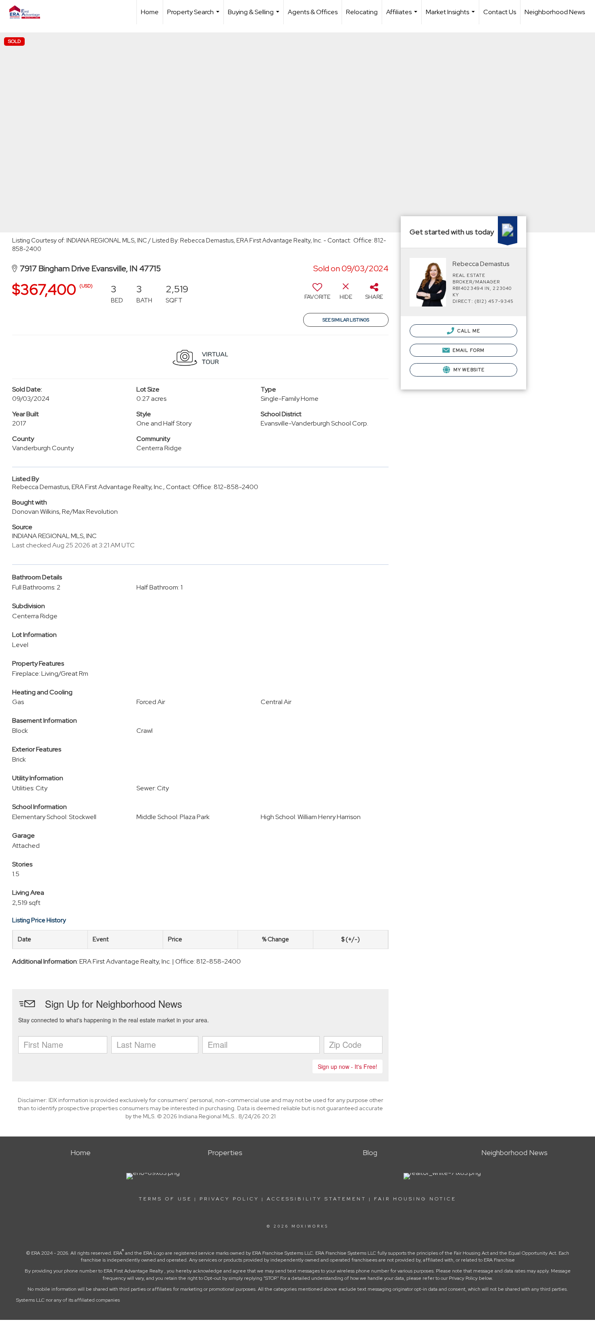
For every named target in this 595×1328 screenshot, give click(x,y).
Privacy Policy (229, 1199)
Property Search (194, 16)
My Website (468, 369)
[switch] (317, 294)
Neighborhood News (555, 12)
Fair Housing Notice (415, 1199)
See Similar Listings (346, 320)
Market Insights (451, 16)
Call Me (468, 331)
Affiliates (402, 16)
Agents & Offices (313, 12)
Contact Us (499, 12)
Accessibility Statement (316, 1199)
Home (150, 12)
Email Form (467, 350)
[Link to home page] (28, 12)
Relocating (362, 12)
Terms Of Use (165, 1199)
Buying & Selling (254, 16)
